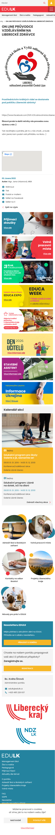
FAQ (4, 793)
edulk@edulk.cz (15, 688)
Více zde (8, 227)
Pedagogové (38, 15)
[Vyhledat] (44, 3)
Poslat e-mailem (13, 194)
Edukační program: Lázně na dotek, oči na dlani (19, 484)
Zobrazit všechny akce (37, 502)
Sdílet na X (10, 201)
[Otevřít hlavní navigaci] (51, 9)
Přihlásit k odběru (27, 642)
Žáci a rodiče (25, 15)
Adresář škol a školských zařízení (17, 782)
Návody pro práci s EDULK (13, 803)
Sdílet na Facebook (14, 198)
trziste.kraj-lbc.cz (11, 328)
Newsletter (7, 800)
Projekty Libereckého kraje (14, 785)
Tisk (7, 190)
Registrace (27, 668)
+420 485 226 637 (16, 692)
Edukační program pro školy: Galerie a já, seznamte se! (21, 457)
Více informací (27, 828)
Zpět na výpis (11, 207)
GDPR (4, 797)
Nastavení (15, 820)
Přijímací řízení (8, 771)
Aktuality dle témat (10, 774)
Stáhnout (10, 187)
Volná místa (7, 788)
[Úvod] (8, 9)
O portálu (6, 779)
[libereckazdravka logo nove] (27, 67)
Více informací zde (16, 352)
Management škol (9, 15)
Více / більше (12, 401)
